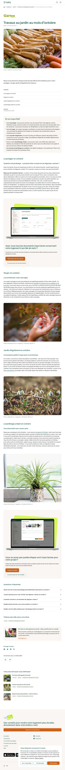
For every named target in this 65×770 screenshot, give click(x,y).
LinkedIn (38, 736)
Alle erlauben (53, 763)
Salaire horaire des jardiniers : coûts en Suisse (24, 694)
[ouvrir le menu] (60, 2)
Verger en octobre (8, 97)
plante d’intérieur (43, 432)
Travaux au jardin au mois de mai (21, 684)
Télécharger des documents (15, 258)
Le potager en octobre (10, 93)
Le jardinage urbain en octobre (12, 104)
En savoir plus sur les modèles (15, 574)
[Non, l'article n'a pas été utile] (10, 660)
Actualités (6, 736)
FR (7, 766)
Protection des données (10, 743)
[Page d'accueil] (4, 7)
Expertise (9, 7)
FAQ (5, 748)
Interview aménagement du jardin (21, 675)
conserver (40, 186)
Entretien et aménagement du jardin (26, 7)
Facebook (38, 738)
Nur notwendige (26, 763)
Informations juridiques (10, 741)
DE (4, 766)
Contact (6, 746)
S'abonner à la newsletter (32, 730)
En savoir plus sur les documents (16, 263)
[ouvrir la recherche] (57, 2)
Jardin (14, 7)
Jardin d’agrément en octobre (12, 101)
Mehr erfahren (39, 758)
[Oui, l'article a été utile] (5, 660)
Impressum (7, 738)
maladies (36, 283)
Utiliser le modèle (12, 570)
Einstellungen (40, 763)
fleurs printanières (9, 370)
